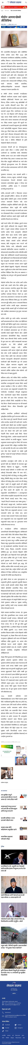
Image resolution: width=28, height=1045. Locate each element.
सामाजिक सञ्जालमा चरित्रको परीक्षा (7, 837)
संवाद (23, 1035)
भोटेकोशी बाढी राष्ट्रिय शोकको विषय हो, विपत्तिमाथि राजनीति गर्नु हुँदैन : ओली (13, 920)
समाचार (8, 1035)
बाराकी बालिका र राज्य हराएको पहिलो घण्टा (8, 819)
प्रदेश (24, 1038)
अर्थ (13, 1035)
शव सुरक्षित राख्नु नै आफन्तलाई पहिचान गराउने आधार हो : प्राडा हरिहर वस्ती (9, 797)
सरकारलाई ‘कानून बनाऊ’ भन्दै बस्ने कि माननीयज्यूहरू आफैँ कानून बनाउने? (9, 808)
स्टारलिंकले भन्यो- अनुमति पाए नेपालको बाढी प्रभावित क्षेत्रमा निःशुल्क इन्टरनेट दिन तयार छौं (13, 868)
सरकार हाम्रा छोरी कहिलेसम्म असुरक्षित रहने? (9, 828)
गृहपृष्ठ (2, 10)
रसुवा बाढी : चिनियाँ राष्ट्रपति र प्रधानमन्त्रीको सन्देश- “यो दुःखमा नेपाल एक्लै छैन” (14, 946)
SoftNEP (9, 1043)
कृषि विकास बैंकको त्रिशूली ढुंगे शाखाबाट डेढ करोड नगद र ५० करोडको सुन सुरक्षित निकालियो (13, 972)
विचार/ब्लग (7, 10)
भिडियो (7, 1038)
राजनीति (4, 1035)
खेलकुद (12, 1038)
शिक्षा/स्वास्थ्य (18, 1038)
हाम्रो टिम (14, 993)
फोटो (3, 1038)
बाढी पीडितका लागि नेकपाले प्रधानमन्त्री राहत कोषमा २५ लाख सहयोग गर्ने (12, 896)
